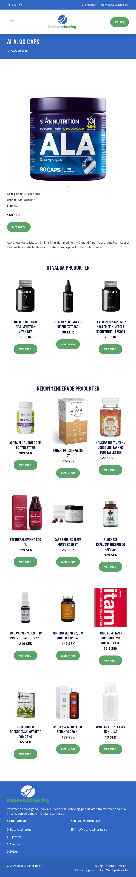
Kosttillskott (32, 194)
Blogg (99, 866)
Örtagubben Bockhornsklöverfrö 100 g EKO (25, 732)
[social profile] (20, 4)
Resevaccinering (21, 829)
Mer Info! (19, 227)
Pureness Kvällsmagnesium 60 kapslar (110, 544)
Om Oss (15, 844)
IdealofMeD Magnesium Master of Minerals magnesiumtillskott (110, 327)
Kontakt (111, 866)
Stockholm (91, 4)
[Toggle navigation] (11, 21)
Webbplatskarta (117, 870)
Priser (119, 22)
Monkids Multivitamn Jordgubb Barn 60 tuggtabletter (110, 447)
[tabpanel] (68, 122)
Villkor (123, 866)
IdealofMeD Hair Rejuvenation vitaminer (25, 327)
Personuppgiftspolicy (89, 870)
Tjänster (15, 837)
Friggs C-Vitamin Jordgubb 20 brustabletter (111, 638)
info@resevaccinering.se (114, 4)
